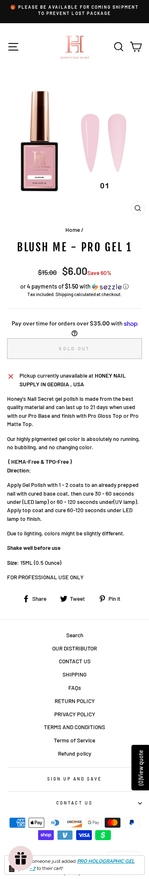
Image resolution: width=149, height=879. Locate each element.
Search (74, 634)
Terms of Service (74, 740)
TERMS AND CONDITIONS (74, 726)
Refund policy (74, 753)
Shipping (64, 294)
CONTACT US (75, 661)
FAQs (74, 687)
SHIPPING (74, 674)
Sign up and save (74, 778)
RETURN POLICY (75, 700)
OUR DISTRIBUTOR (74, 648)
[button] (74, 287)
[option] (74, 10)
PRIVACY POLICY (74, 714)
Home (72, 229)
